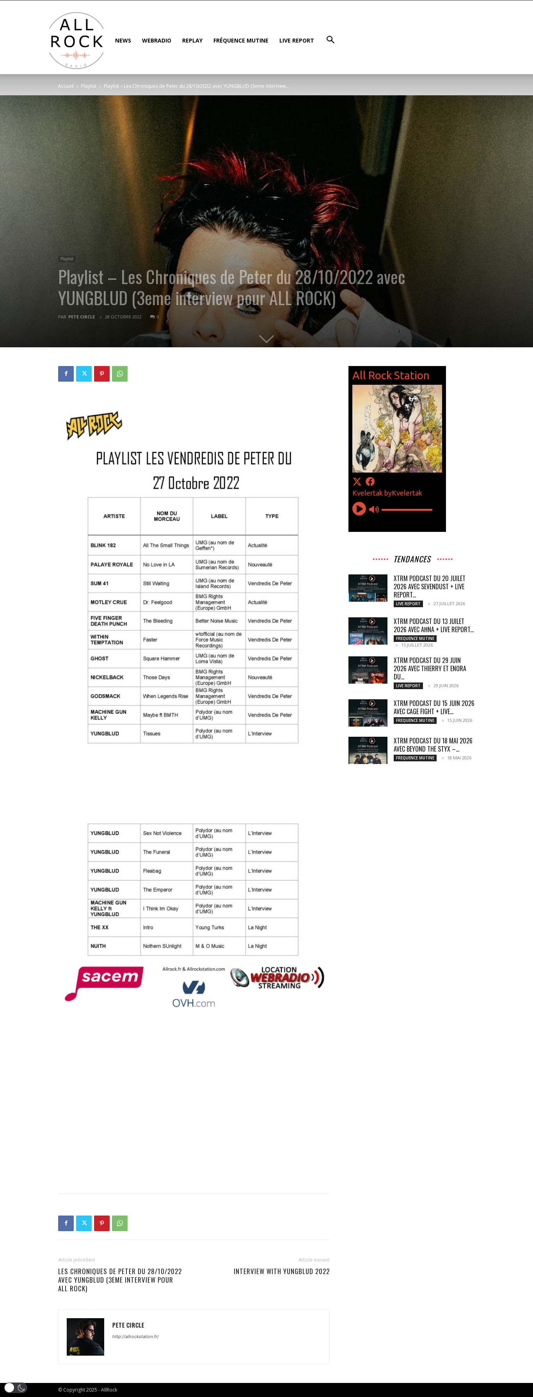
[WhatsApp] (120, 374)
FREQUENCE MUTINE (415, 638)
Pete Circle (81, 317)
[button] (15, 1388)
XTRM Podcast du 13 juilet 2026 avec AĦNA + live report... (434, 625)
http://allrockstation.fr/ (135, 1336)
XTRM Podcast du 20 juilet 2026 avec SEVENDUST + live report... (429, 586)
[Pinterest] (102, 374)
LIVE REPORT (408, 603)
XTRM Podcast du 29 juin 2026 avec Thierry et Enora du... (430, 668)
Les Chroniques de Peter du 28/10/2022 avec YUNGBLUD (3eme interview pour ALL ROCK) (120, 1280)
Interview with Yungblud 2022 (282, 1271)
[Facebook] (66, 374)
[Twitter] (84, 374)
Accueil (66, 86)
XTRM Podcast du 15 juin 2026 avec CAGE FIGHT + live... (434, 707)
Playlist (88, 86)
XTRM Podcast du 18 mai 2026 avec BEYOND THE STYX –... (433, 745)
